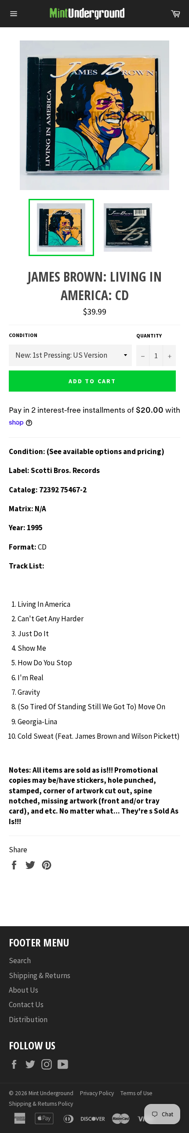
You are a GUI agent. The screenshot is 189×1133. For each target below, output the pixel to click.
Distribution (28, 1019)
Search (20, 960)
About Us (23, 990)
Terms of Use (136, 1093)
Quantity (149, 335)
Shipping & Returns (39, 975)
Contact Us (26, 1004)
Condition (23, 335)
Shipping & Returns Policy (41, 1103)
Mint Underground (51, 1093)
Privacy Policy (97, 1093)
